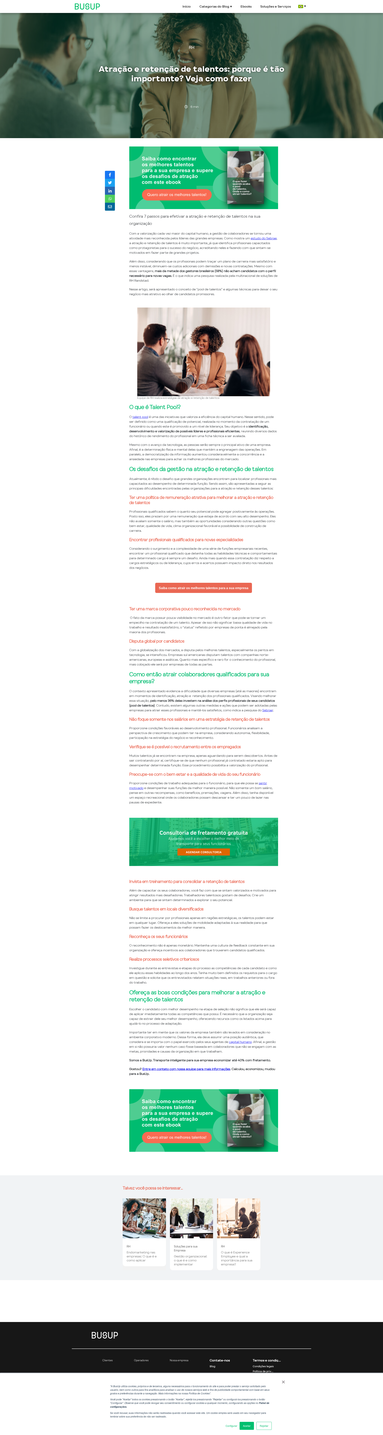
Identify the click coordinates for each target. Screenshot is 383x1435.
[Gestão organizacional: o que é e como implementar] (191, 1236)
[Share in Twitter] (110, 183)
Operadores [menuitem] (141, 1360)
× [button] (283, 1380)
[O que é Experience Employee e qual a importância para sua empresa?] (238, 1236)
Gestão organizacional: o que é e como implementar (190, 1260)
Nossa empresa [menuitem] (179, 1360)
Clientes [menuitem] (107, 1360)
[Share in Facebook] (110, 175)
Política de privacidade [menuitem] (267, 1371)
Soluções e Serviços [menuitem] (275, 6)
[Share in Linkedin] (110, 191)
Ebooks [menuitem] (246, 6)
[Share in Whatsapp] (110, 199)
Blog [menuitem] (212, 1366)
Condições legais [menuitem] (263, 1366)
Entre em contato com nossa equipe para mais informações (186, 1069)
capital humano (240, 1042)
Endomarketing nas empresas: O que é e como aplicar (142, 1256)
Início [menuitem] (187, 6)
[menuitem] (301, 6)
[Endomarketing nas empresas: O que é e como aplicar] (144, 1236)
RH (191, 47)
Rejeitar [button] (264, 1425)
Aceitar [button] (247, 1425)
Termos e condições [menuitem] (267, 1360)
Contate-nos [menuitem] (220, 1360)
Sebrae (267, 710)
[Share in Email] (110, 207)
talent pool (140, 417)
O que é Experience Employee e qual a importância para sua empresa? (236, 1258)
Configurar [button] (231, 1425)
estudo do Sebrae (264, 238)
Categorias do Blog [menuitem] (214, 6)
